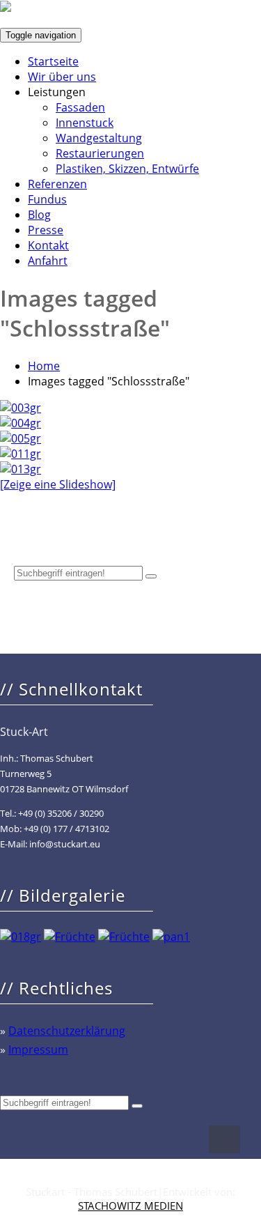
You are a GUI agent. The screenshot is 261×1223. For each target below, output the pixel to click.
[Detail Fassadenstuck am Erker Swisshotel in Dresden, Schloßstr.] (20, 407)
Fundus (47, 199)
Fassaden (80, 107)
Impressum (38, 1049)
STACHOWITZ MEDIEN (130, 1206)
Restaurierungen (100, 153)
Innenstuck (84, 122)
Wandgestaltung (99, 138)
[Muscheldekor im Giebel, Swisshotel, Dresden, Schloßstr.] (20, 453)
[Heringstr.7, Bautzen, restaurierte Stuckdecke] (20, 936)
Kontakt (48, 245)
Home (44, 366)
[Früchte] (69, 936)
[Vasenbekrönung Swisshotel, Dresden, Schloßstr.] (20, 469)
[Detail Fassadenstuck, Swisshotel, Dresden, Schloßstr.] (20, 438)
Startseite (53, 61)
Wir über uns (62, 76)
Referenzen (57, 184)
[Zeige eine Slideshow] (58, 484)
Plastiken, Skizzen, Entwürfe (127, 168)
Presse (45, 230)
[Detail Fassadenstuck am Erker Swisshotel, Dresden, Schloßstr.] (20, 423)
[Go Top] (224, 1139)
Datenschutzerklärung (66, 1030)
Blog (39, 214)
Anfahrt (48, 260)
